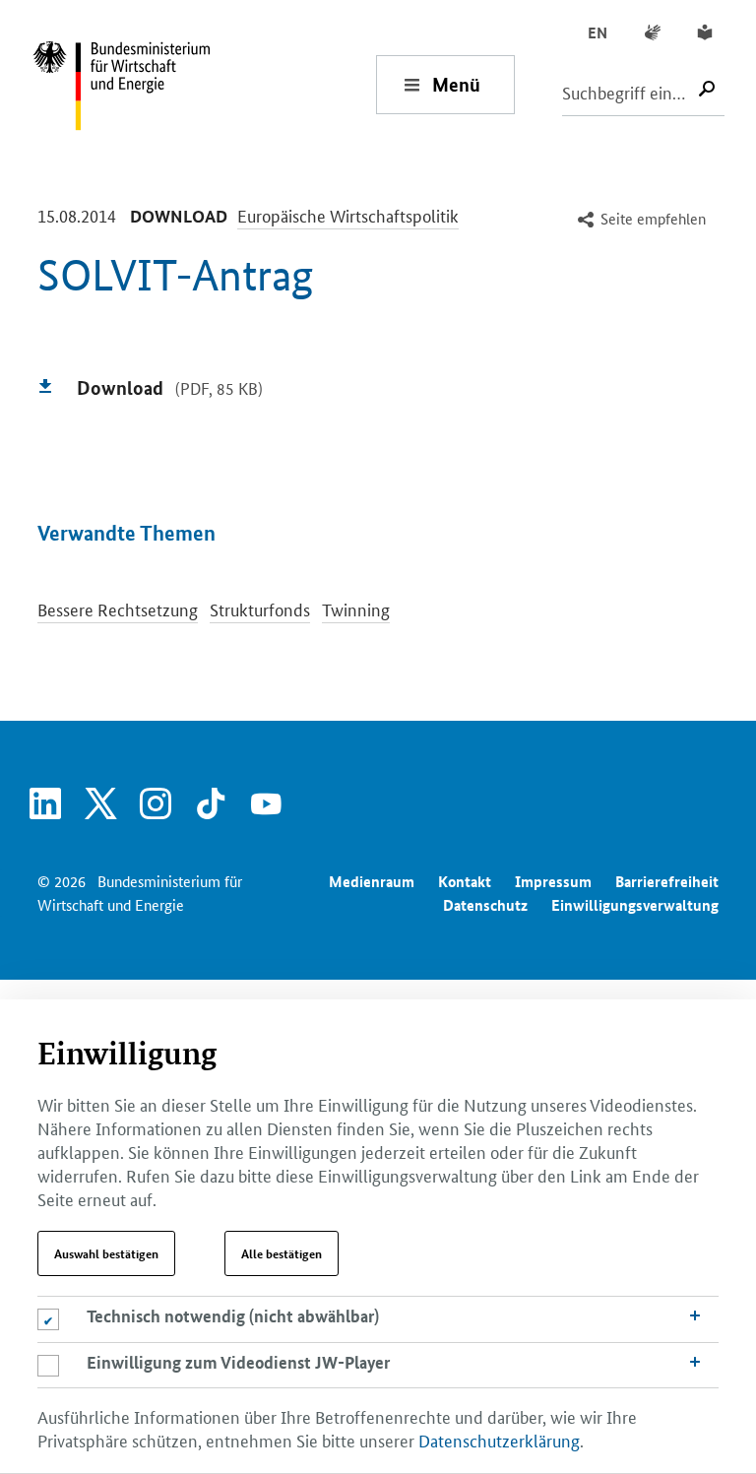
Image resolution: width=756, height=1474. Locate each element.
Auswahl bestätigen (106, 1253)
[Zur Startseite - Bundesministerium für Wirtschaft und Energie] (204, 84)
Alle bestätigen (281, 1253)
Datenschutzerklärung (499, 1439)
